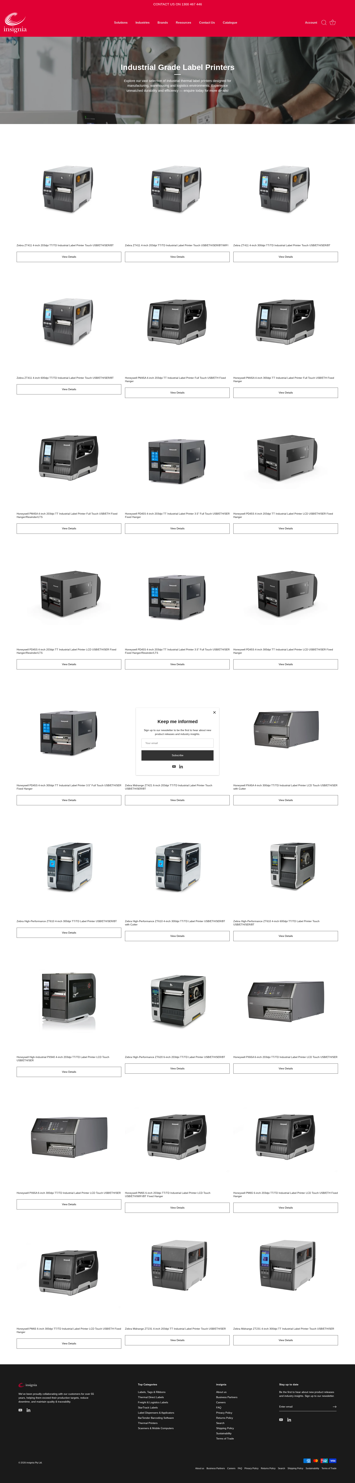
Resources (183, 22)
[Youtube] (174, 766)
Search (220, 1423)
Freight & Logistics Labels (153, 1402)
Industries (143, 22)
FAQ (218, 1407)
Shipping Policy (225, 1428)
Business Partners (226, 1397)
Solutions (121, 22)
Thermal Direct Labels (151, 1397)
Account (311, 22)
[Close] (214, 712)
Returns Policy (224, 1417)
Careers (221, 1402)
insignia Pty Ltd (34, 1462)
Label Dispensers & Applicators (156, 1412)
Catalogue (230, 22)
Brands (163, 22)
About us (221, 1392)
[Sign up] (335, 1407)
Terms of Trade (225, 1438)
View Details (69, 256)
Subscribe (177, 755)
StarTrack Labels (148, 1407)
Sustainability (223, 1433)
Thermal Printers (148, 1423)
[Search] (324, 23)
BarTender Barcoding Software (156, 1417)
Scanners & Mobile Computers (156, 1428)
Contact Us (207, 22)
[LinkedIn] (181, 766)
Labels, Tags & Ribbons (151, 1392)
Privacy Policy (224, 1412)
